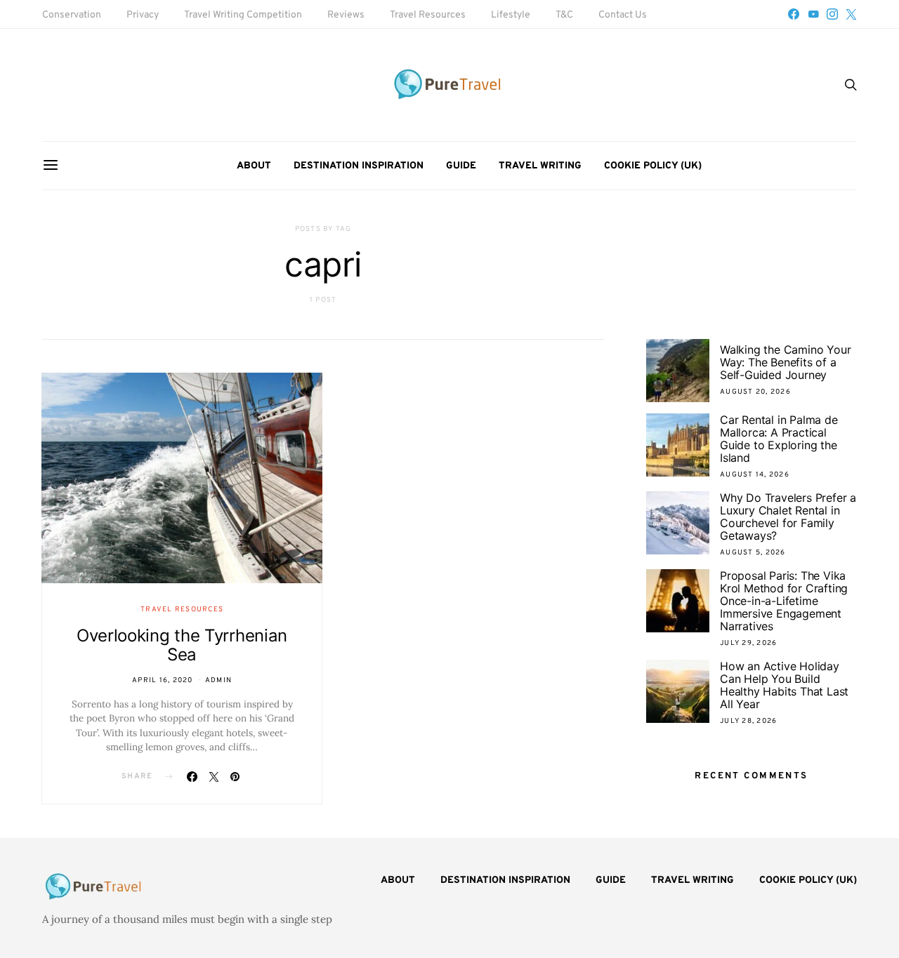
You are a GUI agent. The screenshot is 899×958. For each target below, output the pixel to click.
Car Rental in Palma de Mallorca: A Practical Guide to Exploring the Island (779, 439)
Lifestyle (510, 15)
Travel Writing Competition (243, 15)
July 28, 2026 (748, 721)
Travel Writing (540, 166)
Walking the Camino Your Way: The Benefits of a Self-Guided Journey (785, 362)
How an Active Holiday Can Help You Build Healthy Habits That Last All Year (784, 685)
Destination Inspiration (359, 166)
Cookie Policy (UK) (653, 166)
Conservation (71, 15)
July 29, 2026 (748, 643)
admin (218, 680)
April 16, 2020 (162, 680)
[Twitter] (851, 14)
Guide (461, 166)
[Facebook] (793, 14)
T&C (564, 15)
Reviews (346, 15)
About (254, 166)
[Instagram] (832, 14)
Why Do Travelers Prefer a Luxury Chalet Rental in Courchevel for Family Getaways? (788, 517)
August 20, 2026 (755, 392)
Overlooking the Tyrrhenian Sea (182, 645)
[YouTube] (813, 14)
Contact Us (622, 15)
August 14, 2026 (754, 474)
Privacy (142, 15)
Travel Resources (428, 15)
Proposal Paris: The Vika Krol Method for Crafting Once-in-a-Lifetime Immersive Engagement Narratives (784, 600)
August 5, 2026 (753, 552)
